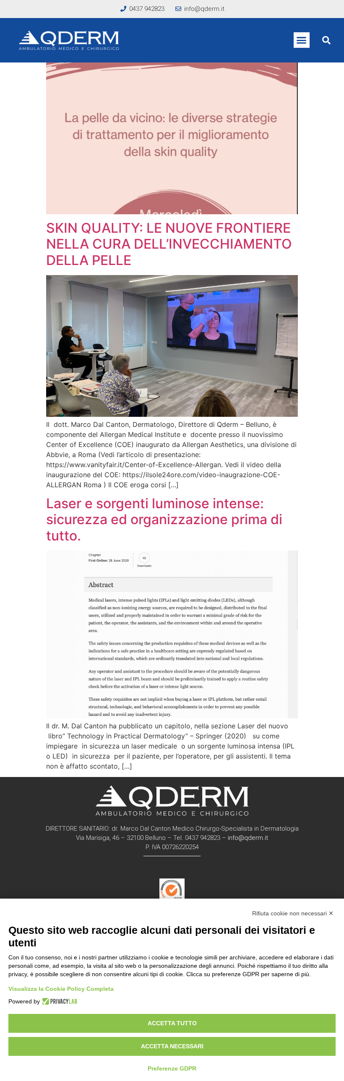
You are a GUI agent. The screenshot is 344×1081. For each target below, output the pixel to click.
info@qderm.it (248, 838)
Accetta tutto (172, 1023)
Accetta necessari (172, 1046)
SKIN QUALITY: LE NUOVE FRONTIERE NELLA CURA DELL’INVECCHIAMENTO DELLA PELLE (169, 244)
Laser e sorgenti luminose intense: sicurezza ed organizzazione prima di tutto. (164, 519)
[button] (302, 40)
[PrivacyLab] (58, 1001)
